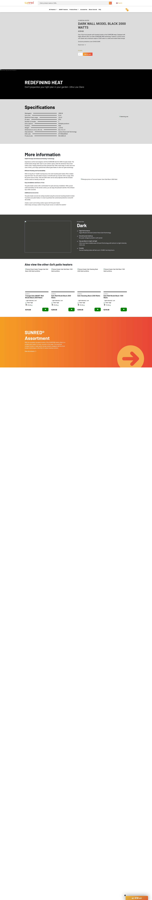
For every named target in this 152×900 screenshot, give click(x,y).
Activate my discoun (76, 456)
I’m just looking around (76, 461)
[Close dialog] (97, 435)
